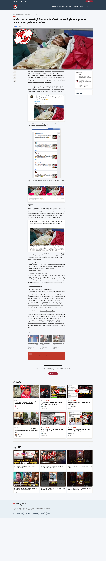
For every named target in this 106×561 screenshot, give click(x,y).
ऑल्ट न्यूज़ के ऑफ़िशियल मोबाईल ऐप (35, 180)
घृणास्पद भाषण (76, 6)
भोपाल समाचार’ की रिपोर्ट (55, 208)
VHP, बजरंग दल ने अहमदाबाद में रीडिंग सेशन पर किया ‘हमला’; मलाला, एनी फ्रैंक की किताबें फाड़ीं (25, 403)
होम (14, 14)
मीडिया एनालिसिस (61, 6)
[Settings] (91, 7)
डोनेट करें (81, 6)
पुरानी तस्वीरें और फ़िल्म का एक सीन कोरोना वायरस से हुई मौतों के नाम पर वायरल (58, 345)
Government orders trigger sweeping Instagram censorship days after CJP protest (24, 467)
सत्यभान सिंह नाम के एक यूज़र (47, 275)
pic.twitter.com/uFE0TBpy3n (35, 270)
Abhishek (19, 434)
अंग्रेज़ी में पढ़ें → (79, 93)
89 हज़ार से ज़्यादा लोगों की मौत (57, 315)
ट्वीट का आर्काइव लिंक (57, 91)
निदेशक (48, 513)
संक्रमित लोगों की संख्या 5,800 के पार (47, 311)
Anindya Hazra (46, 406)
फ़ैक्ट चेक (54, 6)
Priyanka (23, 434)
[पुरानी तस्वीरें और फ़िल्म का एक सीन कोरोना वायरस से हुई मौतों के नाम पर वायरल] (59, 338)
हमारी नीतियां (28, 513)
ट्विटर (39, 124)
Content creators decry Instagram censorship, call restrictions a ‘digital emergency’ (52, 467)
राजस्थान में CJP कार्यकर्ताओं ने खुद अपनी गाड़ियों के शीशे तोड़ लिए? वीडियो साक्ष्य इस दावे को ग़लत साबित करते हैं (25, 430)
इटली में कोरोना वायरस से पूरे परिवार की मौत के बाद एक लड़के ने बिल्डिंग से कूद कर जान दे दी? (33, 345)
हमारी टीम (42, 513)
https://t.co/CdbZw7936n (41, 265)
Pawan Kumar (72, 433)
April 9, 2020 (44, 273)
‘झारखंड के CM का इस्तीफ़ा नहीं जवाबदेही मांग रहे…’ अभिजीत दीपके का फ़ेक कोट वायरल (52, 403)
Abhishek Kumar (73, 406)
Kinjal (16, 26)
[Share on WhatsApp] (14, 78)
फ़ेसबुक (43, 124)
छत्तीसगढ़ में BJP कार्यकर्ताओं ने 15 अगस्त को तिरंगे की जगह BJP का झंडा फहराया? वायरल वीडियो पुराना (79, 489)
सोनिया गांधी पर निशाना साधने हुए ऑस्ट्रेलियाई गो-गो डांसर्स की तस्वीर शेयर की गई (52, 430)
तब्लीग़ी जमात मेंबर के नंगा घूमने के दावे (46, 308)
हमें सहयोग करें (89, 1)
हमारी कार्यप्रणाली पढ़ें (33, 358)
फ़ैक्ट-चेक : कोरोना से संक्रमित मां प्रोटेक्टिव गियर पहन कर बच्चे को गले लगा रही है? (45, 345)
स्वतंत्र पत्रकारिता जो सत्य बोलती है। (20, 1)
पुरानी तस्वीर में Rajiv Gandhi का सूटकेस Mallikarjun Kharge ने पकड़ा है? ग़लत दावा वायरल (53, 489)
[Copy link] (14, 81)
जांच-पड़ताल (68, 6)
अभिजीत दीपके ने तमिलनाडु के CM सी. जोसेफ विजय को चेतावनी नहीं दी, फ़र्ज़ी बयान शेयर (79, 430)
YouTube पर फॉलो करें (88, 447)
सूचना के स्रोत (35, 513)
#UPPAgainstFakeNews (48, 268)
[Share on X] (14, 75)
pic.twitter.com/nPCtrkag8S (35, 286)
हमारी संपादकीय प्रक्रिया (18, 513)
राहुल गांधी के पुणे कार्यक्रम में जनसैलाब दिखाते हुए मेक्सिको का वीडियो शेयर (80, 467)
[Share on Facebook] (14, 72)
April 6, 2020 (53, 289)
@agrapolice (62, 266)
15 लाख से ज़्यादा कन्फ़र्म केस (38, 315)
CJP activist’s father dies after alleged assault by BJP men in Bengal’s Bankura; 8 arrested (25, 489)
